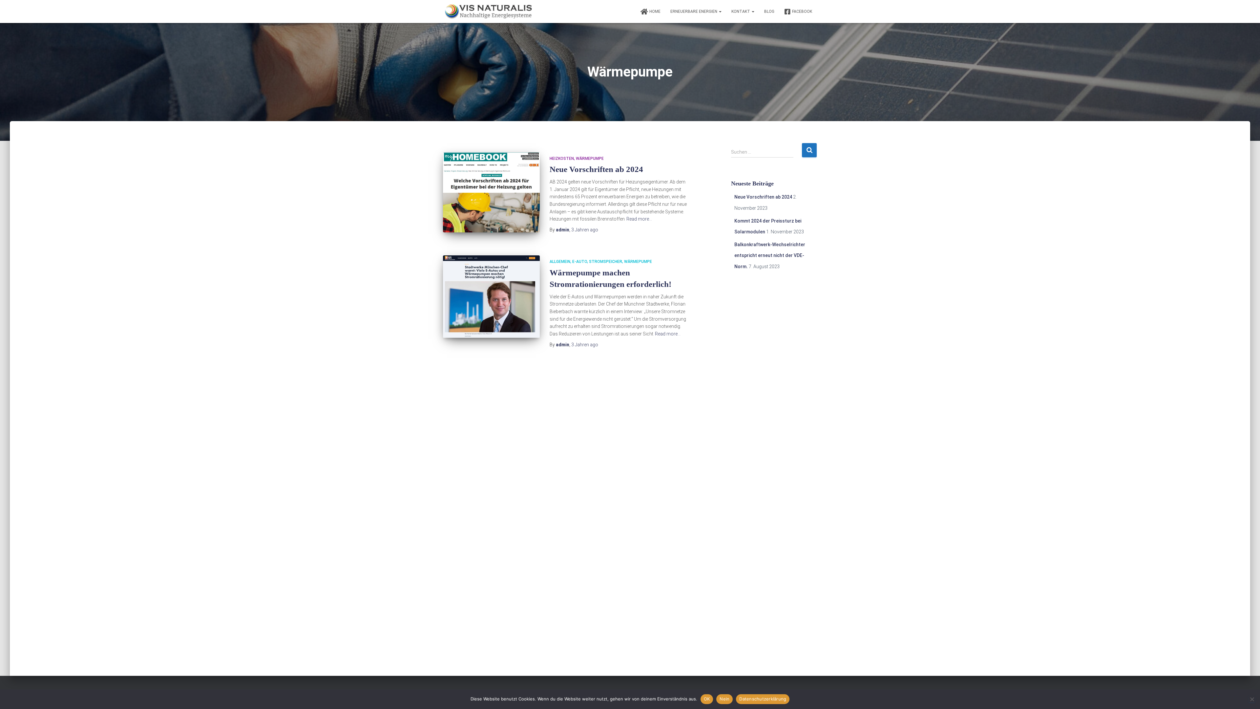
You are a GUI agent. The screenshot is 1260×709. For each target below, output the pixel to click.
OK (707, 698)
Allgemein (560, 261)
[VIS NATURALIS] (488, 11)
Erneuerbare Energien (694, 11)
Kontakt (741, 11)
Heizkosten (562, 158)
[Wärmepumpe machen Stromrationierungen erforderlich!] (491, 296)
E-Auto (579, 261)
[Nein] (1252, 699)
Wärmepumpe (590, 158)
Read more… (639, 219)
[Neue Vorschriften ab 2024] (491, 192)
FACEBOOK (802, 11)
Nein (724, 698)
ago (584, 229)
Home (655, 11)
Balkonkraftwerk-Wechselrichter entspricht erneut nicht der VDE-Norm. (769, 255)
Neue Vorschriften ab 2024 (596, 169)
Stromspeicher (605, 261)
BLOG (769, 11)
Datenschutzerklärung (762, 698)
